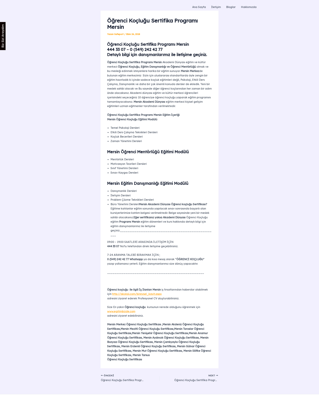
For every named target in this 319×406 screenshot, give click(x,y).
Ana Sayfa (199, 7)
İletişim (216, 7)
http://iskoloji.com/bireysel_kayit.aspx (137, 294)
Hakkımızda (249, 7)
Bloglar (231, 7)
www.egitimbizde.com (121, 311)
